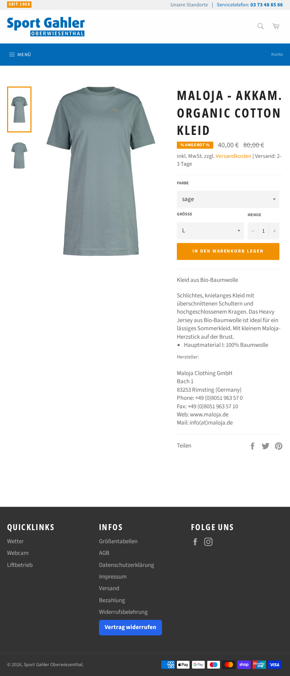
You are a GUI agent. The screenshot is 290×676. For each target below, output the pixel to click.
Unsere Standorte (189, 4)
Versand (109, 588)
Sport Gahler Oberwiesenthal (53, 664)
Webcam (18, 553)
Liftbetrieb (20, 565)
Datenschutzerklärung (126, 565)
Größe (184, 214)
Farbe (183, 183)
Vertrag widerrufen (130, 627)
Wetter (15, 541)
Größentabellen (118, 541)
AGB (104, 553)
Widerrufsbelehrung (123, 612)
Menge (254, 215)
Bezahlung (112, 600)
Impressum (113, 577)
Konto (277, 54)
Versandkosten (233, 156)
